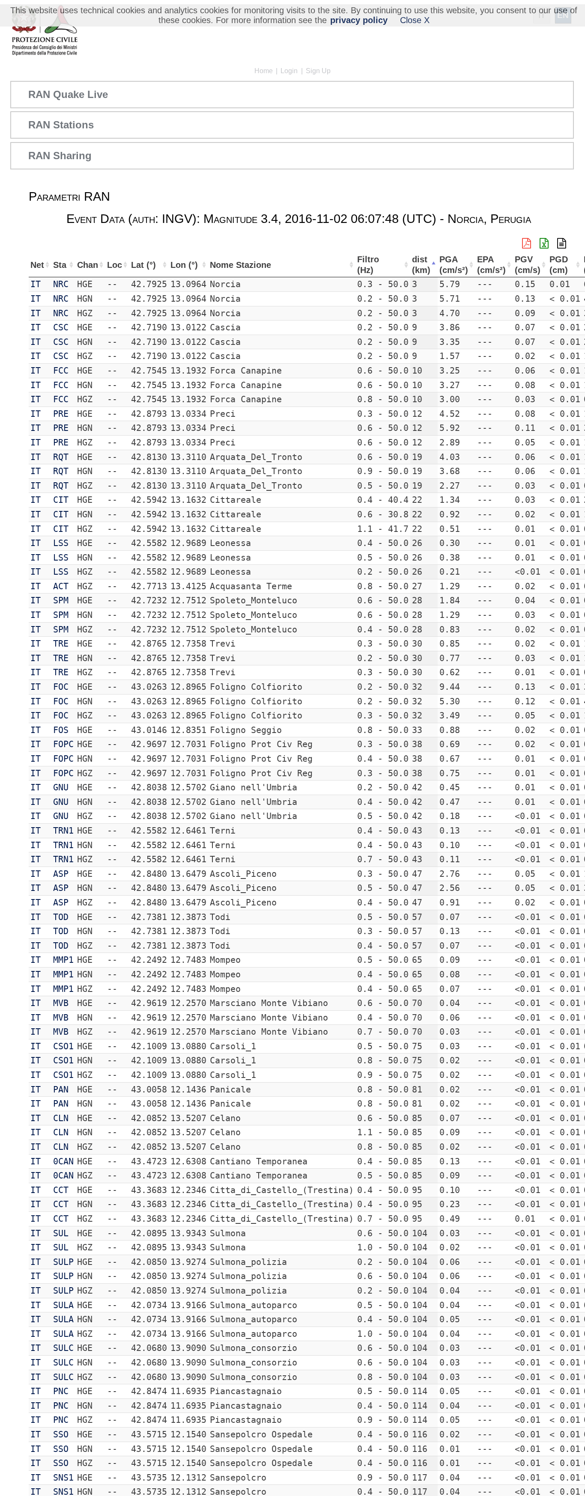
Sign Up (318, 70)
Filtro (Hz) (368, 265)
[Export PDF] (526, 243)
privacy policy (359, 20)
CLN (61, 1118)
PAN (61, 1089)
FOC (61, 687)
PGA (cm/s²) (453, 265)
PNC (61, 1391)
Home (263, 70)
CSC (61, 327)
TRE (61, 643)
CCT (61, 1190)
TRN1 (63, 830)
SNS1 (63, 1477)
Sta (59, 265)
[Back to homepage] (44, 31)
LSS (61, 543)
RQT (61, 457)
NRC (61, 284)
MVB (61, 1003)
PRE (61, 414)
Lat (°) (143, 265)
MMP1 (63, 960)
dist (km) (421, 265)
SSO (61, 1434)
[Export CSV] (561, 243)
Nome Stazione (240, 265)
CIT (61, 500)
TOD (61, 917)
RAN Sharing (60, 155)
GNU (61, 787)
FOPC (63, 744)
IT (35, 284)
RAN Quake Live (68, 94)
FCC (61, 370)
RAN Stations (61, 125)
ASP (61, 874)
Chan (87, 265)
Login (289, 70)
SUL (61, 1233)
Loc (114, 265)
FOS (61, 730)
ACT (61, 586)
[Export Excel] (544, 243)
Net (37, 265)
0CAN (63, 1161)
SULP (63, 1262)
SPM (61, 600)
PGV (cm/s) (527, 265)
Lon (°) (184, 265)
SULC (63, 1348)
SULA (63, 1305)
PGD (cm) (558, 265)
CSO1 (63, 1046)
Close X (415, 20)
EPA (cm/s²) (491, 265)
